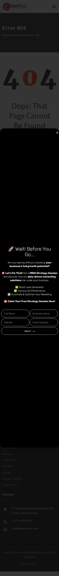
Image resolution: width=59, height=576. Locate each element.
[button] (57, 132)
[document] (29, 288)
